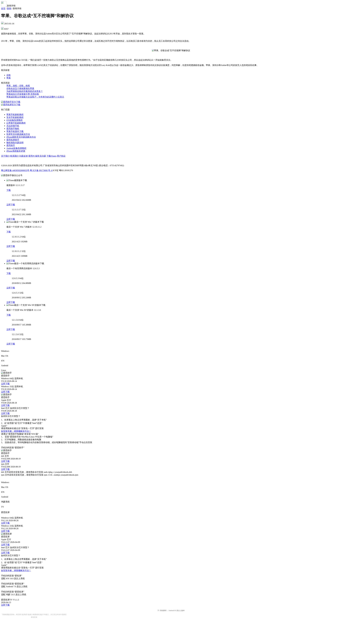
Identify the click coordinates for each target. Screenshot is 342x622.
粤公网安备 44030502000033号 (15, 170)
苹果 (8, 78)
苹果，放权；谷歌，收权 (18, 86)
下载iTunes (51, 156)
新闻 (9, 8)
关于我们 (5, 156)
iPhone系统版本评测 (15, 151)
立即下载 (10, 205)
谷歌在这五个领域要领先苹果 (20, 88)
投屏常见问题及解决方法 (18, 134)
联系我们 (14, 156)
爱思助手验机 (12, 128)
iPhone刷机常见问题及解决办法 (21, 137)
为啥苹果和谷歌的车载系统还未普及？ (24, 91)
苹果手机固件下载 (15, 131)
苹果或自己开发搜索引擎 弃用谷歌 (22, 94)
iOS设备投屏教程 (14, 120)
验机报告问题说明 (15, 142)
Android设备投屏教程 (16, 148)
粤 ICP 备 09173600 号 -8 (41, 170)
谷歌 (8, 75)
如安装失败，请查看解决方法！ (16, 431)
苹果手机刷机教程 (15, 114)
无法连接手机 (12, 126)
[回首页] (4, 6)
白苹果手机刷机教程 (16, 123)
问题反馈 (23, 156)
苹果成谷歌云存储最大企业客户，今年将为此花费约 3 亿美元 (35, 97)
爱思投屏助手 (12, 140)
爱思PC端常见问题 (37, 156)
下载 (8, 190)
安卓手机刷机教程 (15, 117)
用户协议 (61, 156)
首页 (3, 8)
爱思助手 (10, 145)
